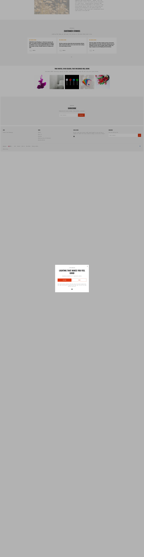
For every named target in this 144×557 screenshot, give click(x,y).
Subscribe (81, 115)
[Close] (87, 266)
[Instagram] (72, 289)
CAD (10, 146)
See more (64, 280)
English (4, 146)
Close (79, 280)
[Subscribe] (139, 135)
